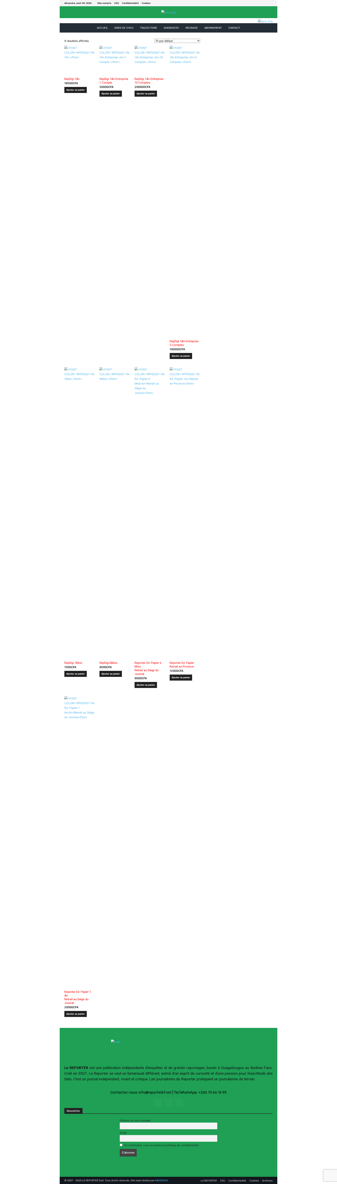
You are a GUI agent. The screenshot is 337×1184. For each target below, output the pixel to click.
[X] (270, 3)
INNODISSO (161, 1180)
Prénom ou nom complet (135, 1120)
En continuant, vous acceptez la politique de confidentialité (161, 1145)
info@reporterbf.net (155, 1092)
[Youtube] (179, 1102)
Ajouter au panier (75, 89)
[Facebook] (265, 3)
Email (123, 1132)
